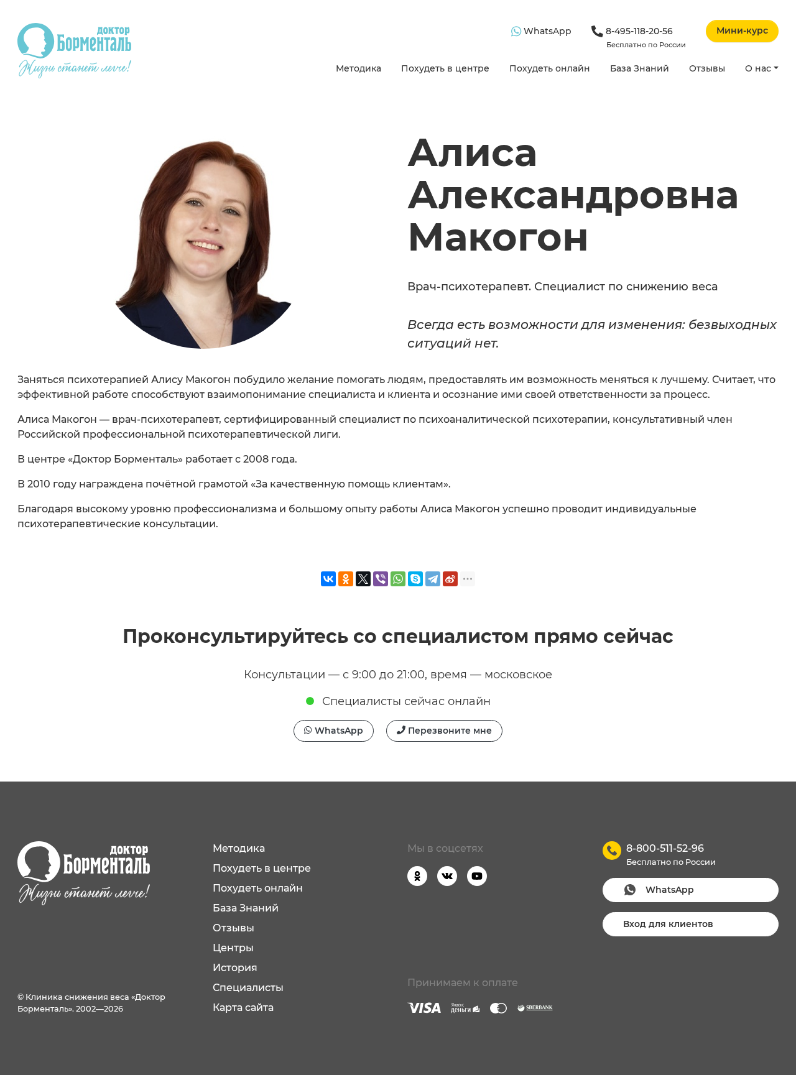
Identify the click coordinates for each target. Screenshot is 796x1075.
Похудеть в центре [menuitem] (262, 868)
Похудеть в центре (445, 68)
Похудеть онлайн (549, 68)
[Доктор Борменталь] (74, 50)
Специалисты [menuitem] (248, 988)
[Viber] (380, 578)
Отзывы (707, 68)
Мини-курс (742, 30)
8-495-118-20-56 (644, 37)
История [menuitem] (235, 968)
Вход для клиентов (668, 924)
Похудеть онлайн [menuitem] (258, 888)
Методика (358, 68)
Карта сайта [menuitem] (243, 1007)
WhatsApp (546, 31)
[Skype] (415, 578)
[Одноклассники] (345, 578)
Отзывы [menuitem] (233, 928)
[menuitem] (358, 69)
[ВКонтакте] (328, 578)
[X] (363, 578)
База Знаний (639, 68)
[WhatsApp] (398, 578)
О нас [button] (758, 68)
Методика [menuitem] (239, 848)
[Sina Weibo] (450, 578)
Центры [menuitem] (233, 948)
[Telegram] (432, 578)
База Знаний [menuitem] (246, 908)
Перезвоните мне (448, 730)
